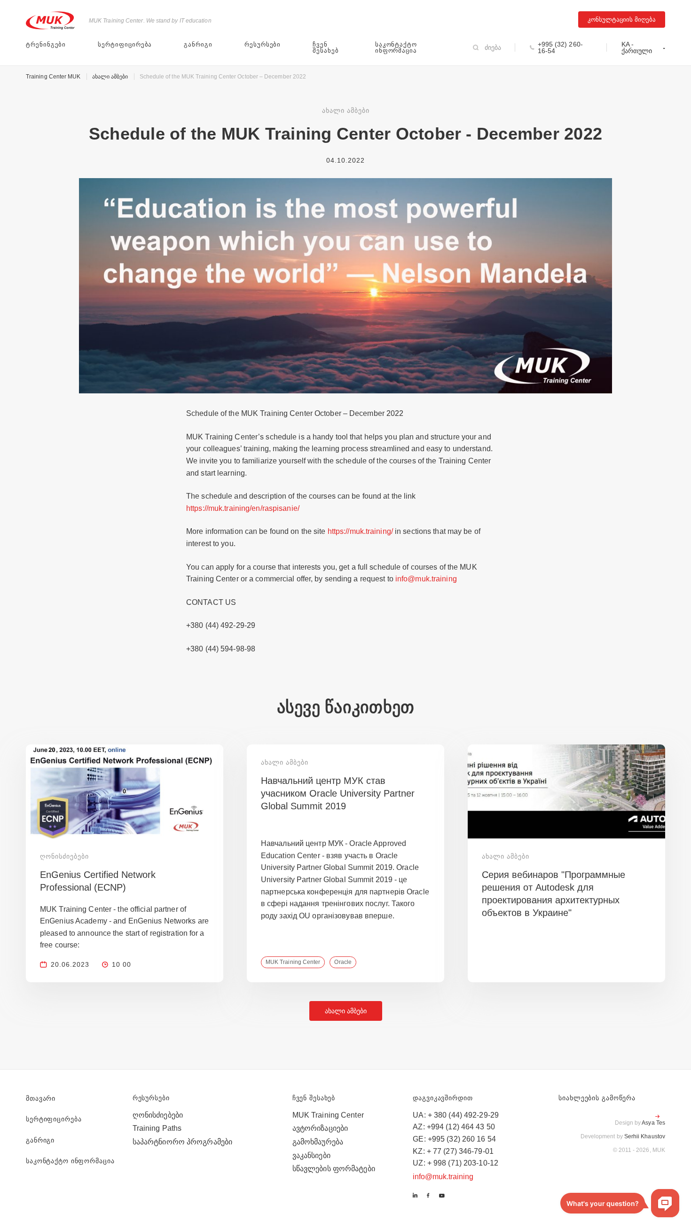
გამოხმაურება (317, 1142)
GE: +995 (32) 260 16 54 (454, 1139)
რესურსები (262, 44)
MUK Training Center (328, 1115)
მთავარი (40, 1098)
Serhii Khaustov (644, 1136)
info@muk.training (426, 579)
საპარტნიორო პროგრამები (182, 1142)
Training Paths (157, 1128)
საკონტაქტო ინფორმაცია (396, 47)
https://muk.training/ (360, 531)
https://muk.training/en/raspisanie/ (242, 508)
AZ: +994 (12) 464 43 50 (454, 1127)
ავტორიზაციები (320, 1128)
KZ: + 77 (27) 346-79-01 (453, 1151)
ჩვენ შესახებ (326, 47)
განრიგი (198, 44)
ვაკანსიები (311, 1155)
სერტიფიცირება (125, 44)
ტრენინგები (46, 44)
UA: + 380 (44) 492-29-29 (456, 1115)
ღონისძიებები (158, 1115)
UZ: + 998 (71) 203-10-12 (455, 1163)
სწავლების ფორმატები (333, 1169)
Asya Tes (653, 1122)
